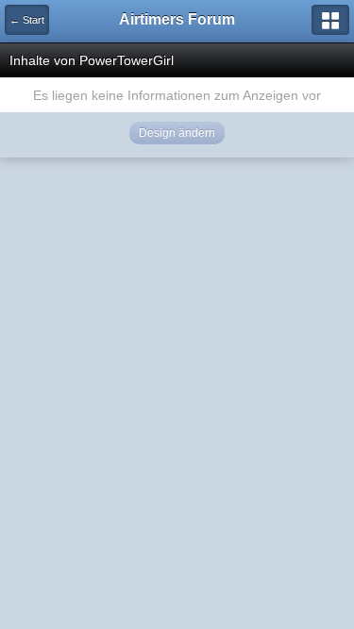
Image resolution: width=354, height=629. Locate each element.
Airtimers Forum (177, 19)
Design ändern (177, 133)
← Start (26, 19)
